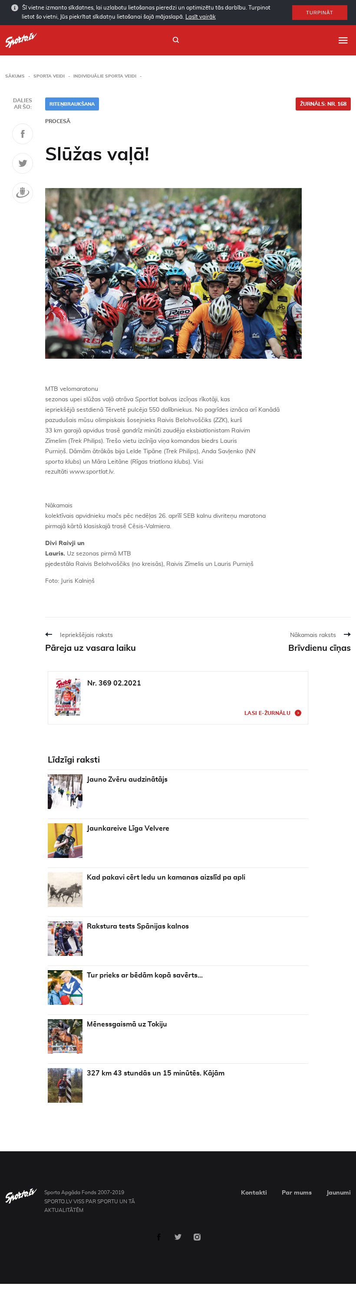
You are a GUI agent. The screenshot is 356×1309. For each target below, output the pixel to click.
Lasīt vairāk (200, 17)
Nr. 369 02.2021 (114, 683)
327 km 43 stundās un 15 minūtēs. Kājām (155, 1073)
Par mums (297, 1193)
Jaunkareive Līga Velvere (128, 828)
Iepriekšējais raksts (86, 635)
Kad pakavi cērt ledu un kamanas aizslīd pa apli (166, 877)
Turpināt (319, 12)
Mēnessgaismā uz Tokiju (127, 1024)
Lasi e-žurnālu (267, 713)
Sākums (15, 76)
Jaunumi (338, 1193)
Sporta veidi (49, 76)
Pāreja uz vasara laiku (90, 648)
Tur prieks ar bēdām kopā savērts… (145, 975)
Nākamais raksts (313, 635)
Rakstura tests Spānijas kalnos (138, 926)
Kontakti (254, 1193)
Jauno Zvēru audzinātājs (127, 779)
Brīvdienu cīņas (319, 648)
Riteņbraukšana (72, 104)
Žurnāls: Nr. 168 (323, 104)
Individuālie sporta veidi (104, 76)
